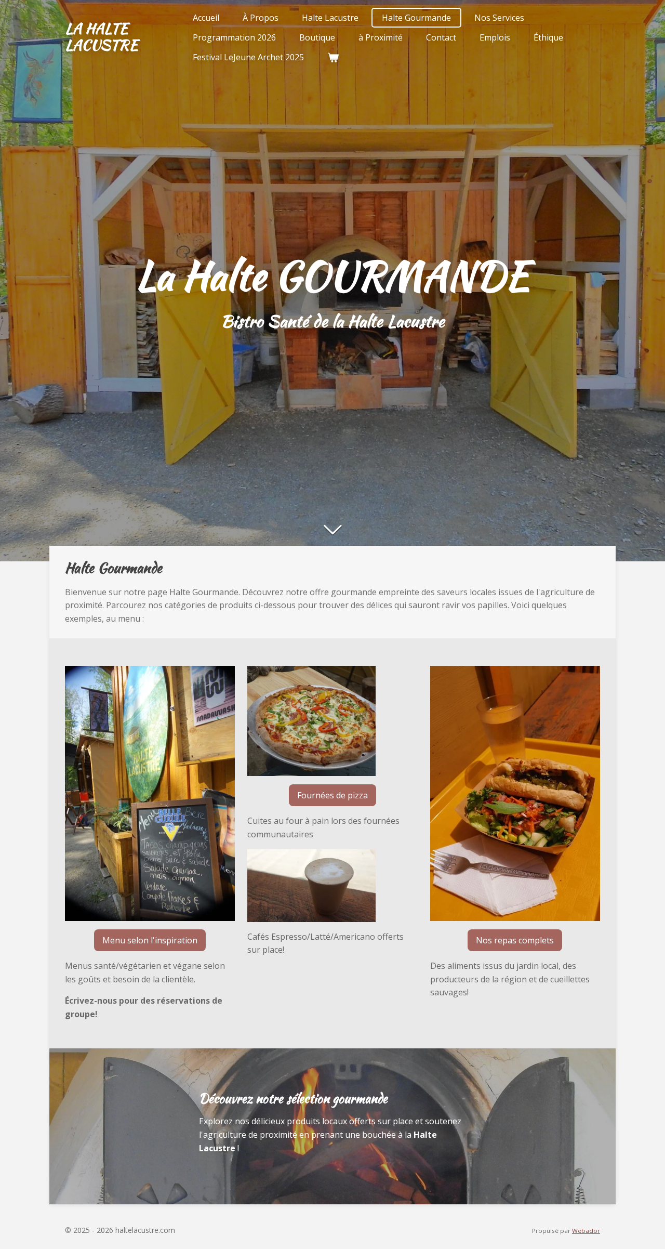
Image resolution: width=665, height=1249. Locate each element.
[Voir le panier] (333, 57)
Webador (586, 1230)
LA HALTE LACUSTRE (101, 36)
